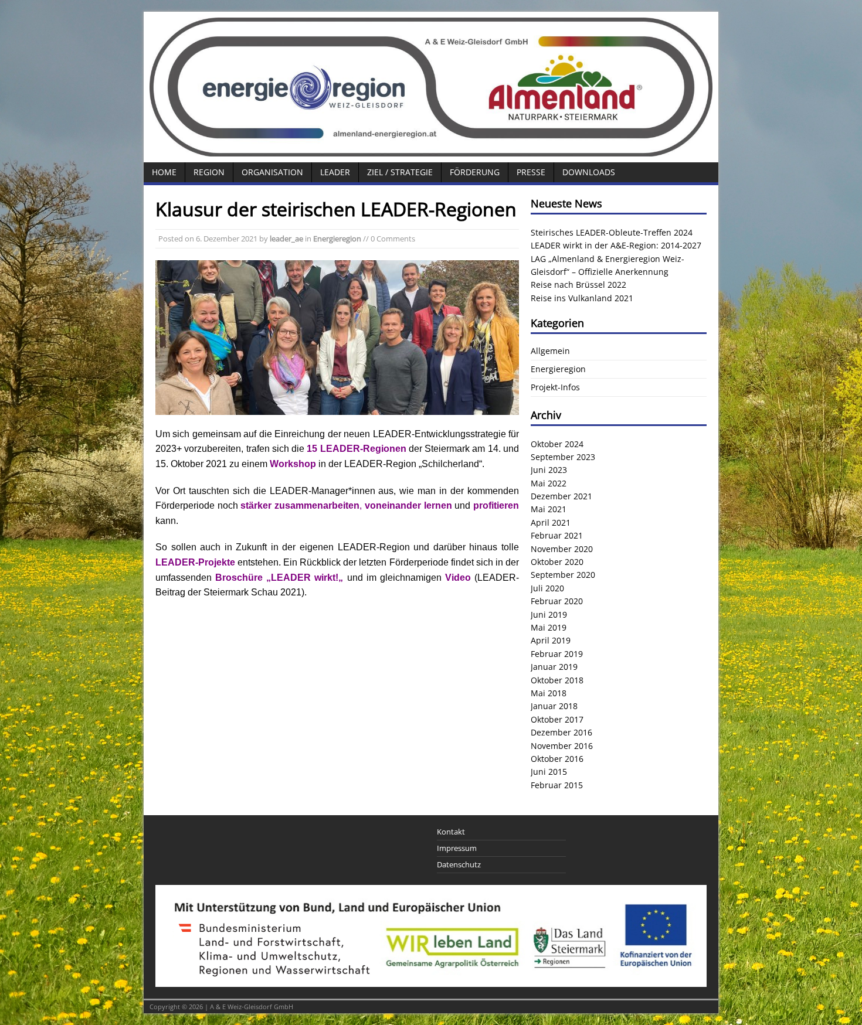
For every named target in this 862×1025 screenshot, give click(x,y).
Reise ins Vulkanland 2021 (582, 298)
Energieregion (337, 238)
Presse (531, 172)
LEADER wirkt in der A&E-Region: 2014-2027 (616, 245)
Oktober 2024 (557, 443)
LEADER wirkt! (304, 578)
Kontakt (451, 831)
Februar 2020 (557, 601)
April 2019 (551, 640)
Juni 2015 (549, 771)
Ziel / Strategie (400, 172)
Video (458, 578)
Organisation (272, 172)
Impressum (457, 848)
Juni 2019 (549, 614)
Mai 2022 (548, 483)
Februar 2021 (557, 535)
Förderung (475, 172)
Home (164, 172)
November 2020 (562, 548)
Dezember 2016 (561, 732)
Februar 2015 (557, 785)
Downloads (588, 172)
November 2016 (562, 745)
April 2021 (551, 522)
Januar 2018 (554, 705)
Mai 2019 (548, 627)
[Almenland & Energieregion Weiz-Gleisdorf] (431, 149)
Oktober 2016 (557, 758)
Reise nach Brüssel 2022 (578, 284)
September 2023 (563, 456)
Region (209, 172)
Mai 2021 (548, 509)
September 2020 (563, 574)
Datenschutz (459, 864)
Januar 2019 (554, 666)
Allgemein (550, 350)
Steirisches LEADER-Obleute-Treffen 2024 (612, 232)
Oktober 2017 (557, 719)
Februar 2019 (557, 653)
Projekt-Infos (555, 387)
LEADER (335, 172)
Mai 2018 (548, 693)
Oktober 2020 (557, 561)
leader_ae (286, 238)
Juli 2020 (547, 588)
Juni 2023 (549, 469)
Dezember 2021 (561, 496)
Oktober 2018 (557, 680)
